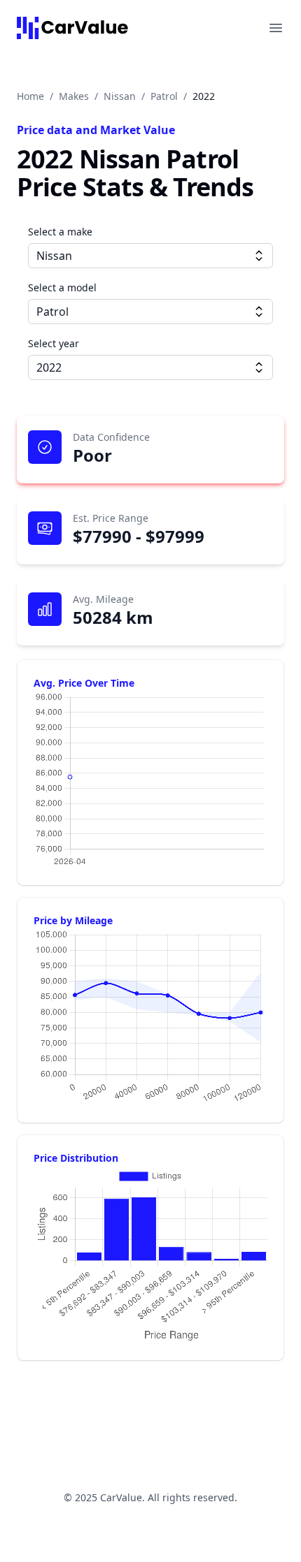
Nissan (120, 96)
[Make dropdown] (259, 255)
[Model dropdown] (259, 311)
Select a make (60, 231)
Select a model (62, 287)
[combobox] (150, 255)
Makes (74, 96)
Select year (53, 343)
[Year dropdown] (259, 367)
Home (30, 96)
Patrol (164, 96)
